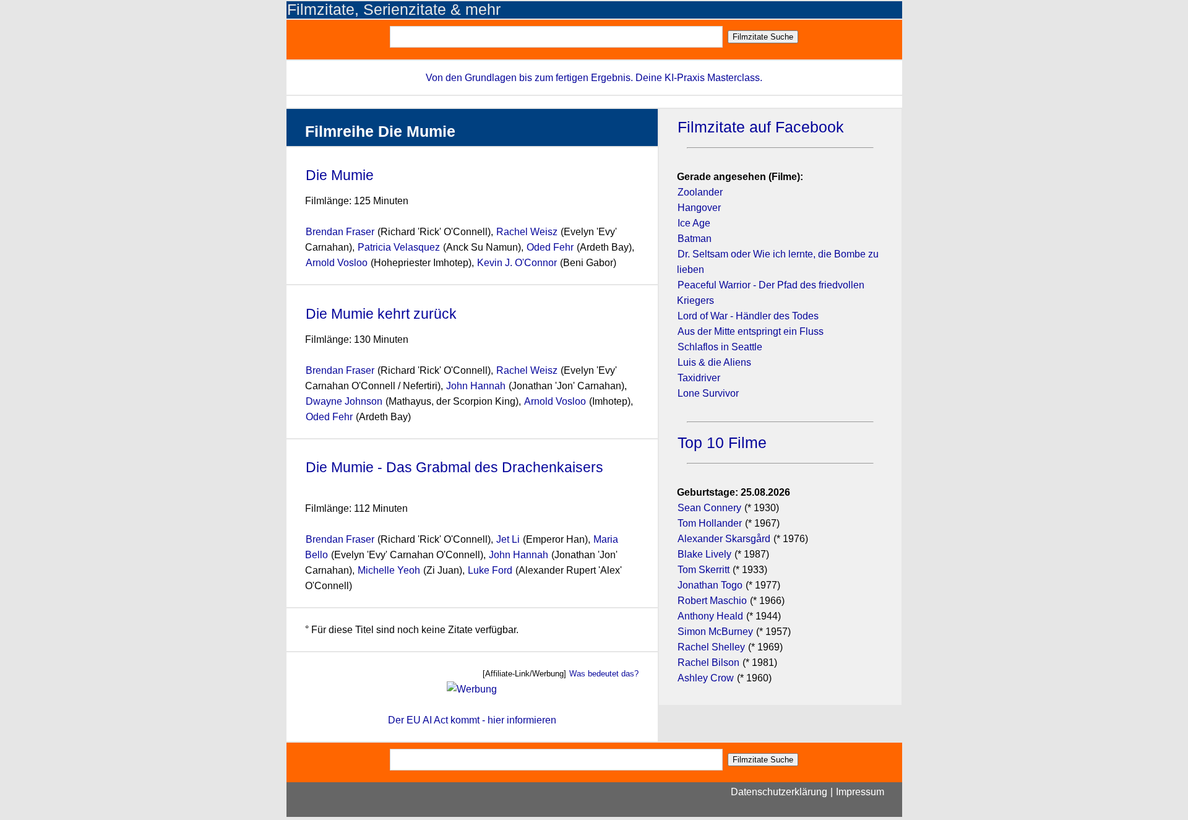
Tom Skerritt (704, 569)
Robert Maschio (712, 600)
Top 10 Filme (722, 442)
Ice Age (694, 223)
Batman (695, 238)
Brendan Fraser (340, 232)
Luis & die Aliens (714, 362)
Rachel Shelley (711, 647)
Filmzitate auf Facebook (761, 127)
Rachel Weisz (526, 232)
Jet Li (508, 539)
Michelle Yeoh (389, 570)
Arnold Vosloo (337, 262)
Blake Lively (704, 554)
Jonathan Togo (710, 585)
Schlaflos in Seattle (720, 347)
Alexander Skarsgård (724, 538)
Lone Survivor (708, 393)
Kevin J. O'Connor (518, 262)
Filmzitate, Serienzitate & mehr (394, 9)
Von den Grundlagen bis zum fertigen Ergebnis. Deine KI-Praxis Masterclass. (594, 77)
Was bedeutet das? (604, 673)
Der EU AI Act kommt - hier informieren (472, 720)
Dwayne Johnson (344, 401)
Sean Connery (709, 508)
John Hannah (476, 386)
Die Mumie (340, 175)
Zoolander (700, 192)
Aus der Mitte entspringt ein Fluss (751, 331)
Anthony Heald (710, 616)
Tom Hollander (710, 523)
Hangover (699, 207)
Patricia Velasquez (399, 247)
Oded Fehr (550, 247)
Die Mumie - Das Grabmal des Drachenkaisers (454, 467)
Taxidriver (699, 378)
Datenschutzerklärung (779, 792)
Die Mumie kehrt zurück (381, 314)
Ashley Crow (706, 678)
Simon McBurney (715, 631)
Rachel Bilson (708, 662)
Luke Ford (490, 570)
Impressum (860, 792)
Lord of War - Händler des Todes (748, 316)
